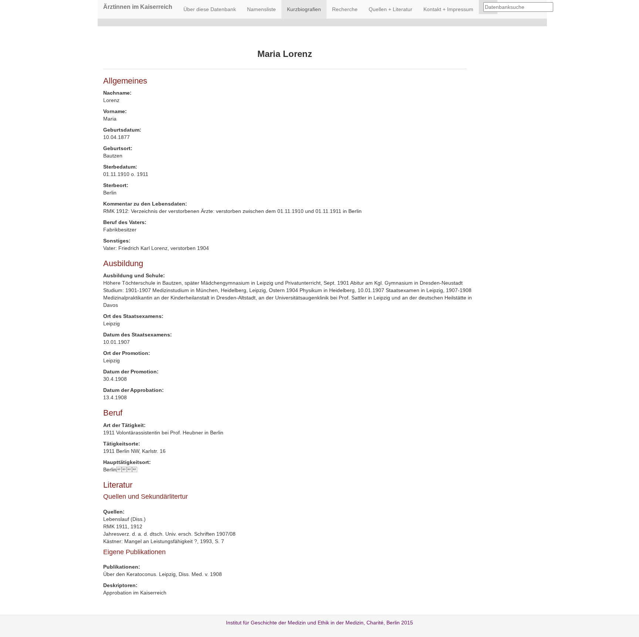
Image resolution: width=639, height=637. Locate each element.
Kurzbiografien (304, 9)
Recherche (345, 9)
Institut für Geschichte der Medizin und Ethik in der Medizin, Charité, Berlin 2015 (319, 623)
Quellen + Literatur (390, 9)
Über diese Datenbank (209, 9)
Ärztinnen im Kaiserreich (137, 7)
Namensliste (261, 9)
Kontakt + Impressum (448, 9)
